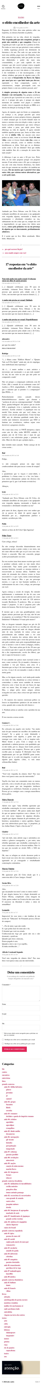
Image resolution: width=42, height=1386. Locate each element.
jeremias (9, 1092)
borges (8, 1174)
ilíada (8, 1107)
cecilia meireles (12, 1186)
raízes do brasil (10, 1227)
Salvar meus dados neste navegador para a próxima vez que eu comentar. (21, 1034)
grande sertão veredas (14, 1218)
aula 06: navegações (11, 1137)
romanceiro (10, 1245)
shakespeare (10, 1332)
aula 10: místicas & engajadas (15, 1221)
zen (5, 1356)
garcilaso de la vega (13, 1268)
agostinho (9, 1122)
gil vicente (10, 1139)
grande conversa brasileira (12, 1181)
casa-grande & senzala (14, 1198)
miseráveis (10, 1160)
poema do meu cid (13, 1236)
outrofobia (8, 1312)
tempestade (10, 1148)
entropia (7, 1326)
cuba (6, 1323)
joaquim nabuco (12, 1204)
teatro (21, 17)
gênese (8, 1089)
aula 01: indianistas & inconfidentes (17, 1183)
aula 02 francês (10, 1288)
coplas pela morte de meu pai (17, 1242)
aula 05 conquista (10, 1259)
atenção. (7, 1296)
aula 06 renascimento (12, 1265)
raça (5, 1344)
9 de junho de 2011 (22, 28)
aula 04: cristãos (10, 1119)
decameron (10, 1134)
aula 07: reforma (10, 1151)
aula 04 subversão (10, 1253)
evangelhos (10, 1128)
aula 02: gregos (10, 1101)
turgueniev (10, 1335)
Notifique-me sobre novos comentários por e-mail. (20, 1040)
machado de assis (12, 1213)
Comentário (6, 985)
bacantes (9, 1104)
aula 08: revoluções (11, 1157)
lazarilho (9, 1273)
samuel (8, 1098)
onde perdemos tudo (12, 1309)
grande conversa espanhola (12, 1230)
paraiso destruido (12, 1262)
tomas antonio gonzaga (15, 1192)
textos (4, 1318)
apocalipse (10, 1125)
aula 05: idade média (12, 1131)
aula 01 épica (9, 1233)
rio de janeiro (9, 1347)
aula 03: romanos (10, 1113)
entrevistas (6, 1078)
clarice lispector (12, 1224)
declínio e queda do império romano (20, 1116)
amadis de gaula (12, 1250)
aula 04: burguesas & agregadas (16, 1210)
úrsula (8, 1207)
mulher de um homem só (13, 1306)
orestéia (9, 1110)
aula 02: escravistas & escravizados (17, 1195)
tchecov (9, 1178)
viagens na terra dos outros (14, 1315)
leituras (7, 1329)
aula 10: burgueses (11, 1172)
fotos (4, 1081)
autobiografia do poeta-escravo (15, 1299)
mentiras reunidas (11, 1302)
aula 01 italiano (10, 1282)
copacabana (10, 1350)
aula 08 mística (9, 1276)
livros (4, 1294)
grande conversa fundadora (12, 1279)
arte (5, 1320)
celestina (9, 1256)
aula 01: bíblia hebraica (13, 1087)
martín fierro (11, 1169)
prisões (6, 1341)
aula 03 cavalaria (10, 1248)
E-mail (4, 1014)
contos (4, 1072)
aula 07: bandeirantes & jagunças (17, 1216)
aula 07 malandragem (12, 1271)
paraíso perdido (12, 1154)
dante (8, 1285)
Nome (4, 1004)
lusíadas (9, 1142)
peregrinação (11, 1145)
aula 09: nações (10, 1163)
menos (6, 1338)
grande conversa (8, 1084)
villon (8, 1291)
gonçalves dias (11, 1189)
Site (3, 1023)
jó (7, 1095)
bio (3, 1069)
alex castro (10, 1382)
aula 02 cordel (9, 1239)
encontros (5, 1075)
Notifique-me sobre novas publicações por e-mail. (20, 1044)
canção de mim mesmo (14, 1166)
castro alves (10, 1201)
